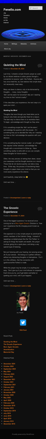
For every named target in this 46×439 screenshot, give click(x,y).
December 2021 (9, 379)
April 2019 (7, 418)
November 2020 (9, 392)
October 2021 (8, 382)
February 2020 (9, 403)
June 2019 (7, 416)
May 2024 (7, 371)
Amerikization (9, 349)
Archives (33, 44)
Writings (14, 44)
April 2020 (7, 400)
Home (6, 44)
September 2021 (10, 384)
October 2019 (8, 408)
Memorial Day (9, 352)
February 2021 (9, 387)
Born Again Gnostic (22, 223)
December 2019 (9, 405)
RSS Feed (23, 330)
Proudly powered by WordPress (23, 434)
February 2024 (9, 374)
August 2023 (8, 376)
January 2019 (8, 421)
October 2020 (8, 395)
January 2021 (8, 390)
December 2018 (9, 424)
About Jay (7, 49)
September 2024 (10, 369)
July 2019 (7, 413)
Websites (24, 44)
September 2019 (10, 410)
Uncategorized (15, 197)
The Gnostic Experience (11, 210)
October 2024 (8, 366)
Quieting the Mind (15, 65)
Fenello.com (12, 9)
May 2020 (7, 397)
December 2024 (9, 363)
